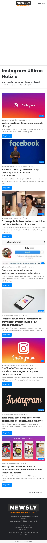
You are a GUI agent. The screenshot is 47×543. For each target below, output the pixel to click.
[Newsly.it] (23, 3)
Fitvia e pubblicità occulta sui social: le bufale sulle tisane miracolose (23, 223)
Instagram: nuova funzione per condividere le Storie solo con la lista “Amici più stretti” (22, 469)
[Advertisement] (23, 35)
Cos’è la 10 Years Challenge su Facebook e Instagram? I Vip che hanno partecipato (20, 371)
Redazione (6, 218)
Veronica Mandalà (8, 120)
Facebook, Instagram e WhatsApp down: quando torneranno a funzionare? (21, 172)
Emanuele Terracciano (10, 166)
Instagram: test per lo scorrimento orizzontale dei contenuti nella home (22, 419)
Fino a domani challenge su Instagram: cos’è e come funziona (21, 271)
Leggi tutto (6, 136)
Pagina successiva (35, 492)
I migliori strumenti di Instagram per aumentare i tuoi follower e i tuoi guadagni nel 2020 (22, 321)
